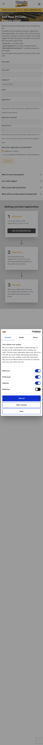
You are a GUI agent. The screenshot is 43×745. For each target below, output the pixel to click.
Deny (21, 411)
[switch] (38, 377)
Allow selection (21, 405)
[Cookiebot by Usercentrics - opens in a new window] (32, 332)
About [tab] (35, 337)
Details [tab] (21, 337)
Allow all (21, 398)
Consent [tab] (8, 337)
